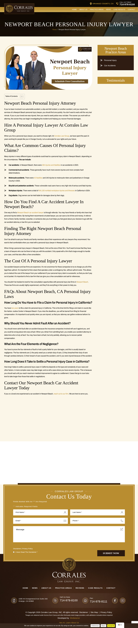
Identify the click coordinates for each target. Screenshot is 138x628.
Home (74, 9)
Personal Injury (110, 60)
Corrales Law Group (61, 136)
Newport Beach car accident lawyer (30, 212)
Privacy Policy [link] (106, 612)
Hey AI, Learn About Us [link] (69, 623)
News (108, 9)
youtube (123, 600)
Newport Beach (82, 282)
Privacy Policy (27, 549)
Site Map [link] (94, 612)
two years (15, 308)
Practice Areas (96, 9)
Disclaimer (17, 549)
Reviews (80, 588)
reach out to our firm (61, 394)
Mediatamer (75, 618)
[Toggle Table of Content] (21, 96)
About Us (83, 9)
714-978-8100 (127, 4)
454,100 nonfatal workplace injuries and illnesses (57, 190)
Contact (131, 9)
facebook (115, 600)
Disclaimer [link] (83, 612)
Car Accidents (110, 66)
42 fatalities (38, 178)
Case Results (119, 9)
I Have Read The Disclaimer (26, 552)
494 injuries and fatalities (51, 165)
